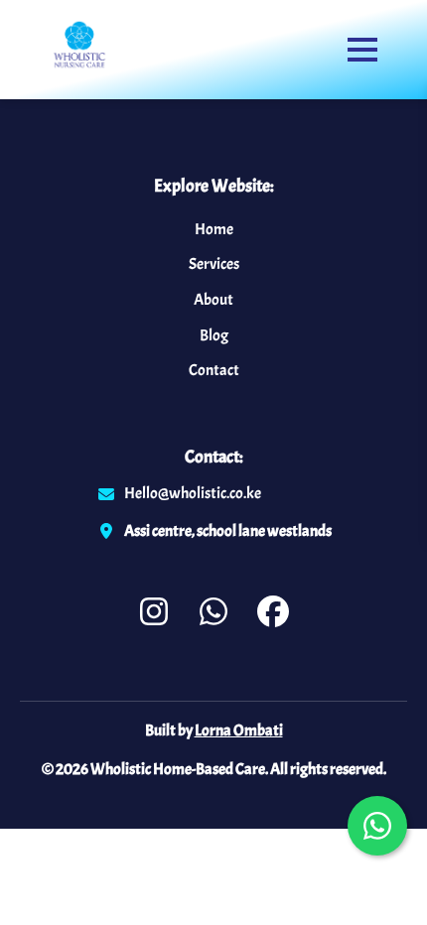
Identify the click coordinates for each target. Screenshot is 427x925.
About (213, 300)
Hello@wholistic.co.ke (192, 493)
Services (214, 264)
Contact (214, 370)
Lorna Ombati (239, 730)
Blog (214, 335)
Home (214, 229)
